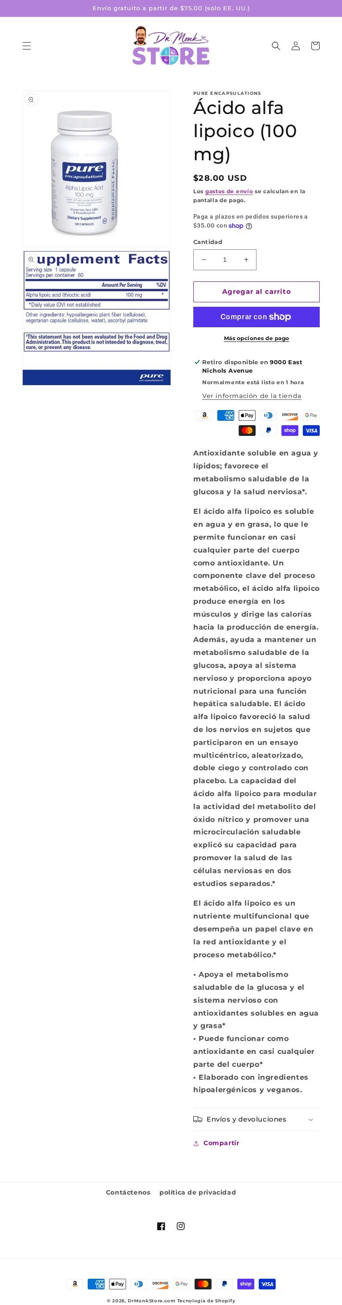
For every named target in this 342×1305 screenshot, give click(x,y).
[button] (27, 46)
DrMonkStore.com (151, 1301)
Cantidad (207, 241)
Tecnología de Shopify (206, 1301)
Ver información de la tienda (251, 396)
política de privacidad (197, 1192)
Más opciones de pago (256, 338)
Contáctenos (128, 1192)
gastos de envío (229, 191)
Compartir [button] (221, 1143)
